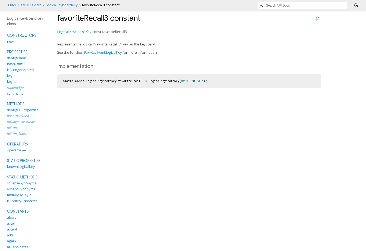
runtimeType (16, 87)
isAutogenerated (20, 69)
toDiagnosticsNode (21, 121)
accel (11, 223)
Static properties (23, 160)
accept (12, 229)
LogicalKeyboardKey (61, 5)
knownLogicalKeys (21, 166)
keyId (11, 75)
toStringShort (16, 133)
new (10, 41)
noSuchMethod (18, 116)
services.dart (31, 5)
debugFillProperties (22, 110)
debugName (17, 58)
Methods (16, 104)
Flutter (11, 5)
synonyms (15, 93)
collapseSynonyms (21, 183)
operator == (16, 150)
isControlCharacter (22, 201)
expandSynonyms (21, 189)
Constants (18, 211)
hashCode (15, 64)
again (11, 241)
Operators (17, 144)
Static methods (22, 177)
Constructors (21, 35)
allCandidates (17, 247)
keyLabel (14, 81)
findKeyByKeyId (19, 195)
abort (11, 217)
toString (12, 127)
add (10, 235)
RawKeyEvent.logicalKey (103, 52)
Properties (17, 52)
